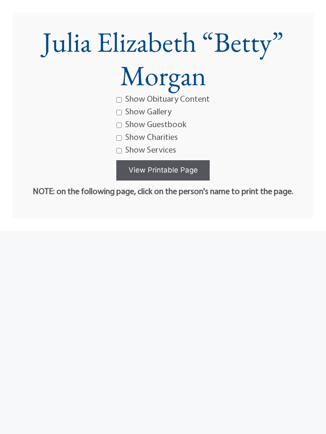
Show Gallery (148, 111)
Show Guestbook (155, 124)
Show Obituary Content (167, 98)
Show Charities (151, 136)
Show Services (150, 149)
